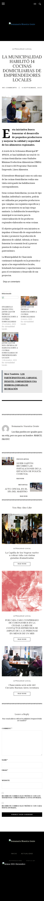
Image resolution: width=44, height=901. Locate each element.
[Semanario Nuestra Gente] (22, 24)
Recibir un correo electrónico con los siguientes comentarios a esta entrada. (22, 797)
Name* (5, 760)
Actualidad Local (22, 49)
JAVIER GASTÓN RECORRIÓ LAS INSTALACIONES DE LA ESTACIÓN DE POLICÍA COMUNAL (28, 468)
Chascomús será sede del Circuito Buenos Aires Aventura (22, 686)
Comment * (7, 728)
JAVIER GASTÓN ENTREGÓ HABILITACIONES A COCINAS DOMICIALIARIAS (29, 312)
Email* (5, 770)
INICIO (14, 853)
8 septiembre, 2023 (32, 88)
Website (6, 780)
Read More (22, 564)
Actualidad (27, 853)
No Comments (9, 88)
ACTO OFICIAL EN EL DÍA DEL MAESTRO (16, 490)
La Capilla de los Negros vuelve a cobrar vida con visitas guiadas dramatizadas (22, 555)
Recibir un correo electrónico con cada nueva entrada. (22, 807)
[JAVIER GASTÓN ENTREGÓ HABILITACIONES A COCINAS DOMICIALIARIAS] (29, 301)
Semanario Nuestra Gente (25, 426)
